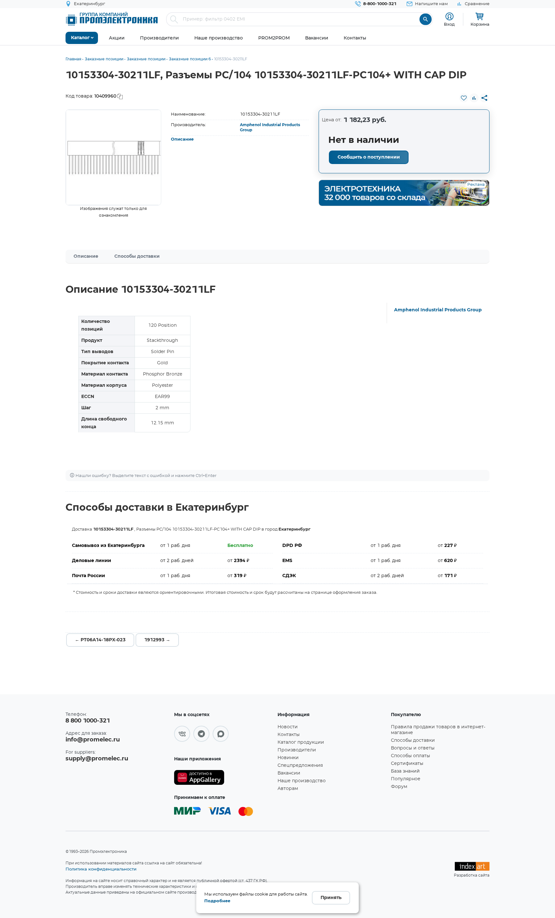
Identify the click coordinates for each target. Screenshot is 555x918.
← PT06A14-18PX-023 (100, 640)
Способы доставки (137, 256)
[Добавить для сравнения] (474, 97)
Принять (331, 898)
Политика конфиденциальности (101, 868)
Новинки (288, 758)
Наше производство (302, 781)
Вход (449, 24)
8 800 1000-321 (88, 721)
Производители (297, 750)
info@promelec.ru (93, 740)
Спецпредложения (300, 765)
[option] (113, 157)
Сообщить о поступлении (369, 157)
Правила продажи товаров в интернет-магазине (438, 730)
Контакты (289, 734)
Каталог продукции (301, 742)
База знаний (405, 771)
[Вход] (449, 17)
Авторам (288, 788)
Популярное (405, 779)
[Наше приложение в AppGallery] (223, 777)
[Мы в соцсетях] (182, 734)
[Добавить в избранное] (463, 97)
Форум (399, 786)
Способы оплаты (410, 756)
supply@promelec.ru (97, 759)
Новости (288, 727)
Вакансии (289, 773)
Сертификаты (407, 763)
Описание (182, 139)
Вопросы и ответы (413, 748)
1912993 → (157, 640)
